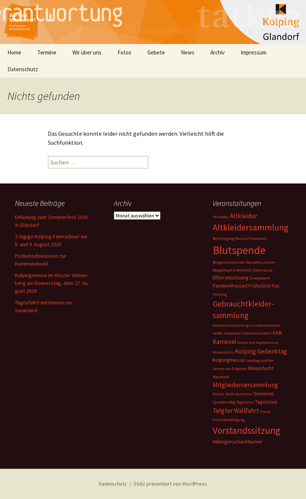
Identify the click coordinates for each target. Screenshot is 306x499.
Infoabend (232, 333)
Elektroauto (262, 270)
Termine (46, 52)
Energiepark (260, 278)
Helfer (218, 333)
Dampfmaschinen (260, 262)
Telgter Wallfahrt (236, 411)
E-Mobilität (242, 270)
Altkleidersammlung (250, 227)
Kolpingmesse (229, 360)
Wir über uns (87, 52)
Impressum (253, 52)
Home (14, 52)
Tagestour (266, 401)
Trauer (265, 411)
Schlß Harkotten (238, 394)
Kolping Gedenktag (261, 351)
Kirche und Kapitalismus (257, 342)
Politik (218, 394)
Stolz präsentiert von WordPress (170, 483)
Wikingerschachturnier (238, 441)
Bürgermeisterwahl (229, 262)
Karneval (224, 342)
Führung (220, 294)
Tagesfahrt (245, 402)
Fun (276, 285)
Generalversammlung (231, 325)
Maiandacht (261, 368)
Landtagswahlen (260, 360)
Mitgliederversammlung (245, 385)
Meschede (221, 376)
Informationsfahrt (257, 333)
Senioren (263, 393)
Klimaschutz (223, 352)
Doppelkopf (222, 270)
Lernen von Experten (230, 368)
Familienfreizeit (230, 285)
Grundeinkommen (265, 325)
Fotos (124, 52)
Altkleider (243, 216)
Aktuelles (221, 216)
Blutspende (239, 250)
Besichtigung (223, 238)
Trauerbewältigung (228, 419)
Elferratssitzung (231, 277)
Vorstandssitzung (246, 430)
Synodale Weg (224, 402)
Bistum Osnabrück (251, 238)
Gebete (156, 52)
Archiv (217, 52)
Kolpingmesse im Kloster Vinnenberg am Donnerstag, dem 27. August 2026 (52, 283)
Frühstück (260, 285)
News (187, 52)
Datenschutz (22, 69)
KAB (277, 332)
